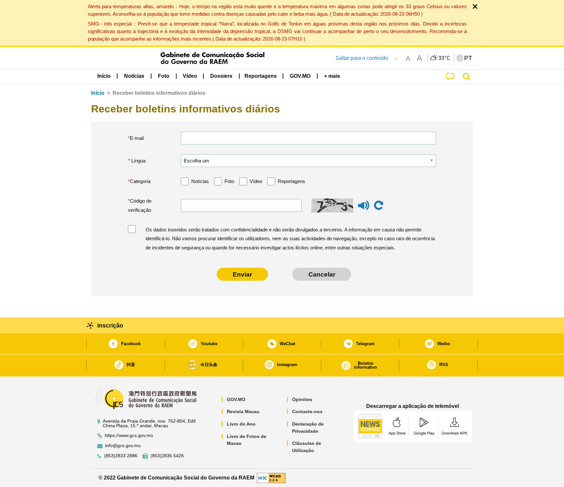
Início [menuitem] (104, 76)
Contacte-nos (307, 411)
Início (97, 93)
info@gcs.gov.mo (123, 445)
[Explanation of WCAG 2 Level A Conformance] (271, 477)
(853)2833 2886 (120, 455)
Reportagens (291, 181)
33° (444, 58)
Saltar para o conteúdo (362, 58)
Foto (229, 181)
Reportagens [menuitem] (260, 76)
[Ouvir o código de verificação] (363, 208)
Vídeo (256, 181)
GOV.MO (236, 399)
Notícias (200, 181)
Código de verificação (139, 205)
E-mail (137, 138)
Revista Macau (243, 411)
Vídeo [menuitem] (190, 76)
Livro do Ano (241, 424)
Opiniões (302, 399)
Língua (138, 160)
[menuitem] (134, 76)
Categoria (140, 181)
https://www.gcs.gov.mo (129, 435)
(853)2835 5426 (167, 455)
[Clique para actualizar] (378, 205)
